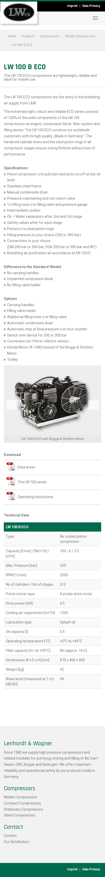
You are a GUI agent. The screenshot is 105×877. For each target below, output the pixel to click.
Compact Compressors (22, 803)
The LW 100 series (32, 482)
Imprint (72, 6)
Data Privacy (91, 6)
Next (93, 405)
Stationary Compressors (23, 809)
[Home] (18, 13)
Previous (11, 405)
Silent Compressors (19, 815)
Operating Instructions (35, 497)
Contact (10, 836)
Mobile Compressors (20, 797)
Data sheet (26, 467)
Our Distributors (16, 842)
